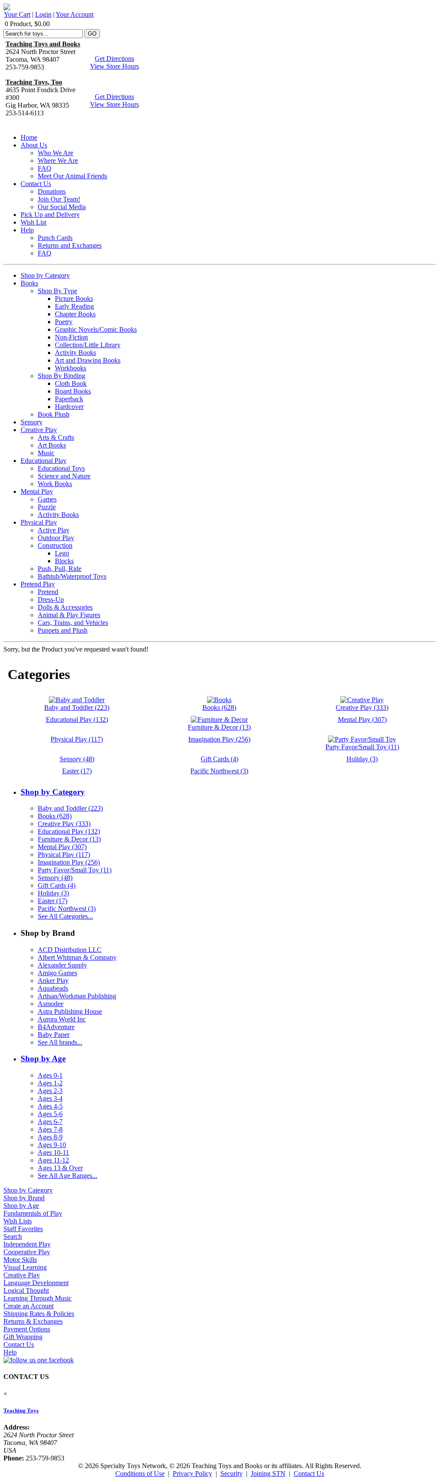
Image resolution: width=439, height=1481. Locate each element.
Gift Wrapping (22, 1336)
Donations (52, 191)
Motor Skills (20, 1259)
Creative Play (39, 429)
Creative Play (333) (64, 823)
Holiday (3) (53, 893)
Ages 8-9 (50, 1137)
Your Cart (17, 14)
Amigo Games (57, 972)
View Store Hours (114, 66)
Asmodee (50, 1003)
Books (29, 283)
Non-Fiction (71, 337)
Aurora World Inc (62, 1019)
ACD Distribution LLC (70, 949)
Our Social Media (62, 206)
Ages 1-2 (50, 1083)
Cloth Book (71, 383)
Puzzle (47, 507)
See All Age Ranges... (67, 1175)
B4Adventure (56, 1026)
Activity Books (75, 352)
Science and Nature (64, 476)
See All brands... (60, 1042)
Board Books (73, 391)
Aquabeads (53, 988)
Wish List (33, 222)
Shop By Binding (61, 375)
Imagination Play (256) (69, 862)
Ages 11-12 (53, 1160)
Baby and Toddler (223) (70, 808)
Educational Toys (61, 468)
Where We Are (58, 160)
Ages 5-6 (50, 1114)
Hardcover (69, 406)
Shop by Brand (24, 1198)
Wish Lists (17, 1221)
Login (43, 14)
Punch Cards (55, 237)
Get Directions (114, 58)
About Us (34, 145)
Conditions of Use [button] (140, 1473)
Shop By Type (57, 290)
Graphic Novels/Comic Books (96, 329)
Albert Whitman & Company (77, 957)
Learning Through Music (37, 1298)
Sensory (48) (55, 877)
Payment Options (26, 1329)
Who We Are (55, 152)
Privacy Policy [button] (192, 1473)
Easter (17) (52, 900)
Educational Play (43, 460)
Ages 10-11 (53, 1152)
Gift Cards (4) (56, 885)
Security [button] (231, 1473)
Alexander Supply (62, 965)
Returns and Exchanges (70, 245)
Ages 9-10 (52, 1144)
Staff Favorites (23, 1228)
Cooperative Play (26, 1252)
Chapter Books (75, 314)
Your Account (74, 14)
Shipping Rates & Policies (38, 1313)
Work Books (55, 483)
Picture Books (74, 298)
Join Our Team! (59, 199)
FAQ (44, 168)
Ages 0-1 (50, 1075)
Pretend (48, 591)
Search (12, 1236)
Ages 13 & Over (60, 1168)
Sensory (31, 422)
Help (27, 230)
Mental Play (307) (62, 846)
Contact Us (36, 183)
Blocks (64, 561)
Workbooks (70, 368)
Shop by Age (43, 1058)
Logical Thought (26, 1290)
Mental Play (37, 491)
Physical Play (39, 522)
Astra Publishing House (70, 1011)
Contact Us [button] (309, 1473)
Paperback (69, 399)
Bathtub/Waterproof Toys (72, 576)
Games (47, 499)
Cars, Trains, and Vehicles (73, 622)
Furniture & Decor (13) (69, 839)
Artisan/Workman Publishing (77, 996)
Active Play (53, 530)
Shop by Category (45, 275)
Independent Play (27, 1244)
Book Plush (53, 414)
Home (29, 137)
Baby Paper (53, 1034)
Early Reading (74, 306)
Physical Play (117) (64, 854)
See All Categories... (65, 916)
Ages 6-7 (50, 1121)
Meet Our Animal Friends (72, 176)
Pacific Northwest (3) (67, 908)
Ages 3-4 (50, 1098)
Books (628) (55, 816)
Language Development (36, 1282)
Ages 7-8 (50, 1129)
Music (46, 453)
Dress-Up (51, 599)
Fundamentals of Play (32, 1213)
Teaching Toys (21, 1410)
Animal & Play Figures (69, 615)
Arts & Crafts (56, 437)
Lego (62, 553)
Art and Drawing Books (87, 360)
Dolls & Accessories (65, 607)
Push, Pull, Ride (59, 568)
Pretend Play (38, 584)
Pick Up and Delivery (50, 214)
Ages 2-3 (50, 1090)
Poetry (63, 321)
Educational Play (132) (69, 831)
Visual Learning (25, 1267)
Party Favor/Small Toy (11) (74, 870)
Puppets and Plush (62, 630)
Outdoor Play (56, 537)
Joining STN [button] (268, 1473)
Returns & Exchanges (33, 1321)
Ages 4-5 (50, 1106)
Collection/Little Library (87, 344)
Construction (55, 545)
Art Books (52, 445)
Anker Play (53, 980)
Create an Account (28, 1306)
